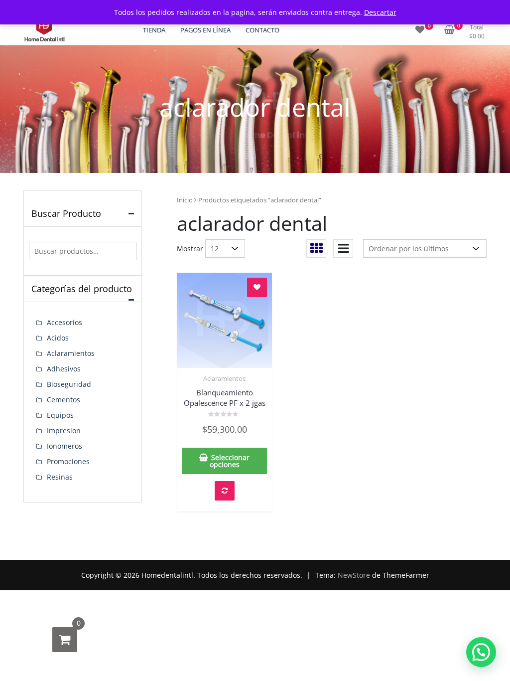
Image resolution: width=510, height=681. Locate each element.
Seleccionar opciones (230, 461)
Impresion (64, 430)
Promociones (68, 461)
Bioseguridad (69, 384)
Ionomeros (64, 446)
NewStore (354, 575)
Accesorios (64, 322)
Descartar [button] (380, 12)
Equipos (60, 415)
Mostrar (190, 248)
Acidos (58, 337)
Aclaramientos (224, 378)
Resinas (60, 477)
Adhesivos (64, 368)
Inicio (185, 199)
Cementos (63, 399)
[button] (481, 652)
